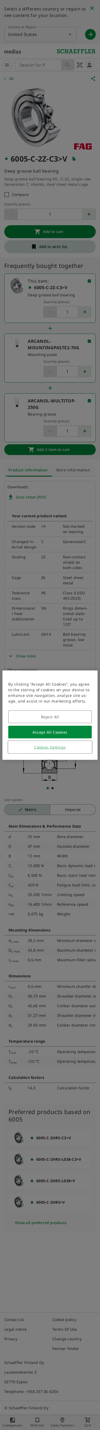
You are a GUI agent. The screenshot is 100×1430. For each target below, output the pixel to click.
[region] (49, 715)
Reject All (50, 716)
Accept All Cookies (50, 731)
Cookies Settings (50, 746)
